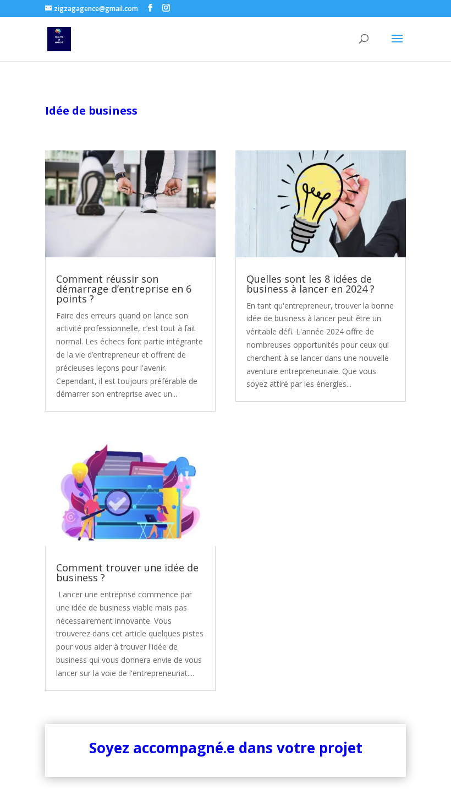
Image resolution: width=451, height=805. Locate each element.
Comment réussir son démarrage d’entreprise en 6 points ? (123, 288)
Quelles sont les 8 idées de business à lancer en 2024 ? (310, 283)
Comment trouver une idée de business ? (127, 572)
